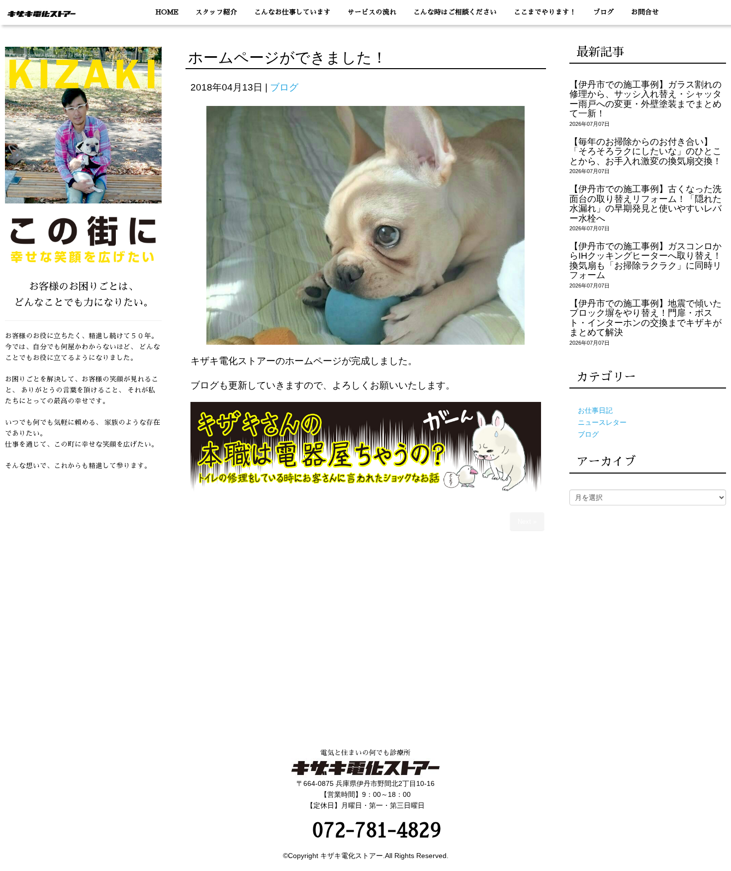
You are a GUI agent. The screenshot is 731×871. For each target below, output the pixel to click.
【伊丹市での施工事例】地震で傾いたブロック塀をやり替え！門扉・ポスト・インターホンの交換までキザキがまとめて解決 (645, 317)
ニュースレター (602, 422)
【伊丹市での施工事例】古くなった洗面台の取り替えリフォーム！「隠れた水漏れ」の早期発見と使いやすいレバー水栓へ (645, 203)
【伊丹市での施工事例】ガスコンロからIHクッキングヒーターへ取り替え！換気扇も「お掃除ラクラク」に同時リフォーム (645, 260)
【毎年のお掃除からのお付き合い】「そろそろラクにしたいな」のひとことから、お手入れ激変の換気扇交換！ (645, 151)
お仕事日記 (595, 410)
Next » (527, 521)
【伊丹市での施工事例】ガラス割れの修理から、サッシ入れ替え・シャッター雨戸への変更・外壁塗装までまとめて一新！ (645, 99)
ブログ (284, 87)
